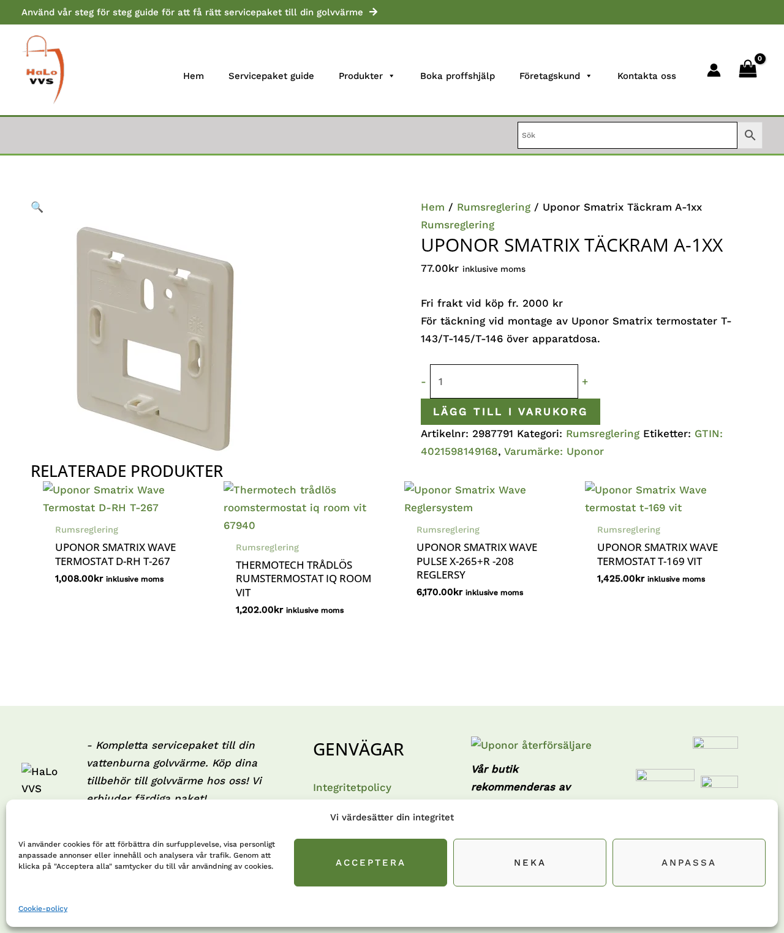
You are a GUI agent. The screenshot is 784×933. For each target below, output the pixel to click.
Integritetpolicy (352, 787)
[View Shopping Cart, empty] (748, 69)
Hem (193, 75)
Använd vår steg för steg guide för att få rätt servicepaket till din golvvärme (192, 12)
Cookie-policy (42, 908)
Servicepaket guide (271, 75)
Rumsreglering (493, 207)
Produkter (361, 75)
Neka (530, 862)
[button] (211, 207)
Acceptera (371, 862)
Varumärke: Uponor (554, 451)
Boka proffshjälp (457, 75)
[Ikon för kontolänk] (714, 70)
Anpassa (689, 862)
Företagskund (549, 75)
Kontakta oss (646, 75)
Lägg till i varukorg (510, 411)
